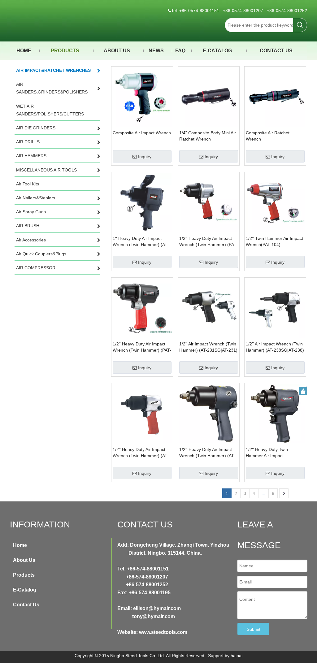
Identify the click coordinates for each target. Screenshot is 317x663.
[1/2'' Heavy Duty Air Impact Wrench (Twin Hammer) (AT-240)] (208, 413)
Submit (253, 629)
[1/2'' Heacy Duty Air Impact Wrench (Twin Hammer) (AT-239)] (142, 413)
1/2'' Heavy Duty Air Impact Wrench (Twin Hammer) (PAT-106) (142, 347)
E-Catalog (24, 589)
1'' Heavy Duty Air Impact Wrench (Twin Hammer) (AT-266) (141, 242)
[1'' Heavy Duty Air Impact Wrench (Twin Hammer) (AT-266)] (142, 202)
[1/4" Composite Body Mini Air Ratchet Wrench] (208, 96)
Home (20, 545)
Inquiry (144, 156)
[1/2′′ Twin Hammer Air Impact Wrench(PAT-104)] (275, 202)
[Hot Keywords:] (300, 25)
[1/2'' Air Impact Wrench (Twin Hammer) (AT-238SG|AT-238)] (275, 308)
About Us (24, 560)
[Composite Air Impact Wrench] (142, 96)
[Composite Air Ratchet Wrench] (275, 96)
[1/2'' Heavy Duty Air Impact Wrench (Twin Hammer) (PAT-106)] (142, 308)
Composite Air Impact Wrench (142, 132)
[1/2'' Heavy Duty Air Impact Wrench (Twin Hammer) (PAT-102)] (208, 202)
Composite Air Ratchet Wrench (267, 135)
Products (24, 575)
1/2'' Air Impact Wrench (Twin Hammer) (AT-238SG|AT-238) (275, 347)
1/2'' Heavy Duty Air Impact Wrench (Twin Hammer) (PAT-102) (208, 242)
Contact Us (26, 604)
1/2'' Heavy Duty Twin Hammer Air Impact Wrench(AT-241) (267, 453)
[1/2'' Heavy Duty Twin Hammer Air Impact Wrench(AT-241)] (275, 413)
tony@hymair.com (153, 616)
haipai (236, 655)
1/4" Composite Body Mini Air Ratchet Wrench (207, 135)
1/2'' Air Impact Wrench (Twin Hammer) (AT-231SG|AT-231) (208, 347)
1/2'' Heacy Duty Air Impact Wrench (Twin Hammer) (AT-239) (141, 453)
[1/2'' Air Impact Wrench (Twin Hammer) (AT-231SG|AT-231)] (208, 308)
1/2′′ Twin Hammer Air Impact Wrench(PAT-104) (274, 241)
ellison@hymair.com (157, 608)
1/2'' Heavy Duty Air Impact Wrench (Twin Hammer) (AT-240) (207, 453)
